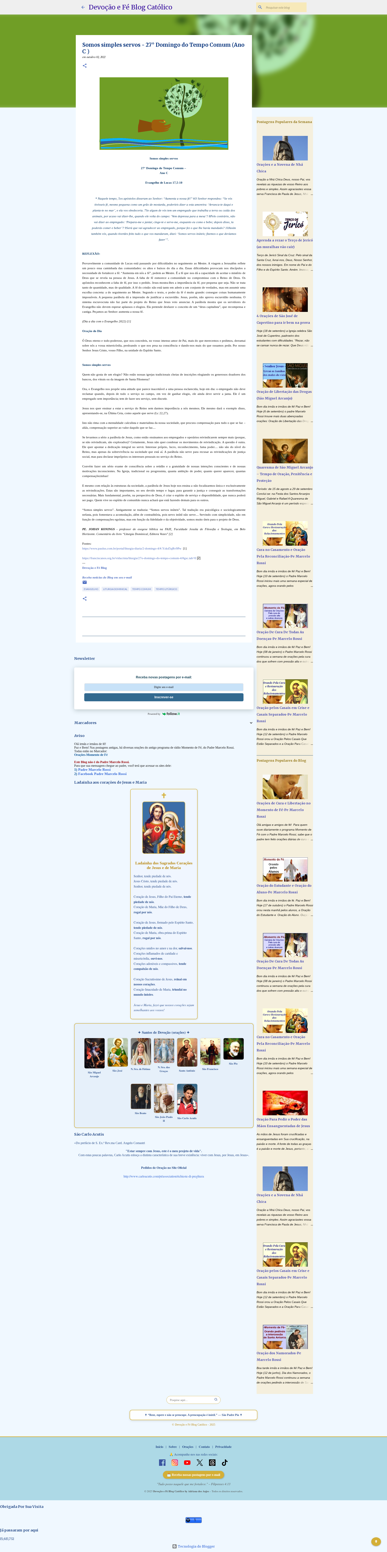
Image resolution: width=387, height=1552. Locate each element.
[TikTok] (225, 1462)
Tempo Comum (141, 589)
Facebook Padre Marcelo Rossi (102, 774)
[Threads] (212, 1462)
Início (159, 1446)
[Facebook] (162, 1462)
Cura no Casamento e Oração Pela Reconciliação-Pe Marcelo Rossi (283, 556)
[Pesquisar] (216, 1400)
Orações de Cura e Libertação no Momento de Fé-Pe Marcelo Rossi (284, 809)
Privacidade (223, 1446)
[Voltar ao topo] (376, 1541)
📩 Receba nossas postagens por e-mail (193, 1474)
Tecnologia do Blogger (196, 1546)
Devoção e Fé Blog (94, 567)
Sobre (173, 1446)
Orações (187, 1446)
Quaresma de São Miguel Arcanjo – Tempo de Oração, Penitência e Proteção (285, 474)
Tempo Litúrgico (166, 589)
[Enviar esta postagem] (84, 583)
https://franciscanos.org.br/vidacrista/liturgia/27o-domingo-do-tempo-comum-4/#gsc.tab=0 (139, 558)
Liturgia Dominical (115, 589)
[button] (84, 66)
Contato (204, 1446)
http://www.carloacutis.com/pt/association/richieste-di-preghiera (164, 1176)
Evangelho (91, 589)
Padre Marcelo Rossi (94, 770)
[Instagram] (175, 1462)
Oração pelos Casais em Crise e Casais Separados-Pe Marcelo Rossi (283, 714)
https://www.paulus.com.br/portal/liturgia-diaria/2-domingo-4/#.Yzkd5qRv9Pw (131, 548)
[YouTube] (187, 1462)
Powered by (154, 713)
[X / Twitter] (200, 1462)
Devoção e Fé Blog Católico (130, 7)
